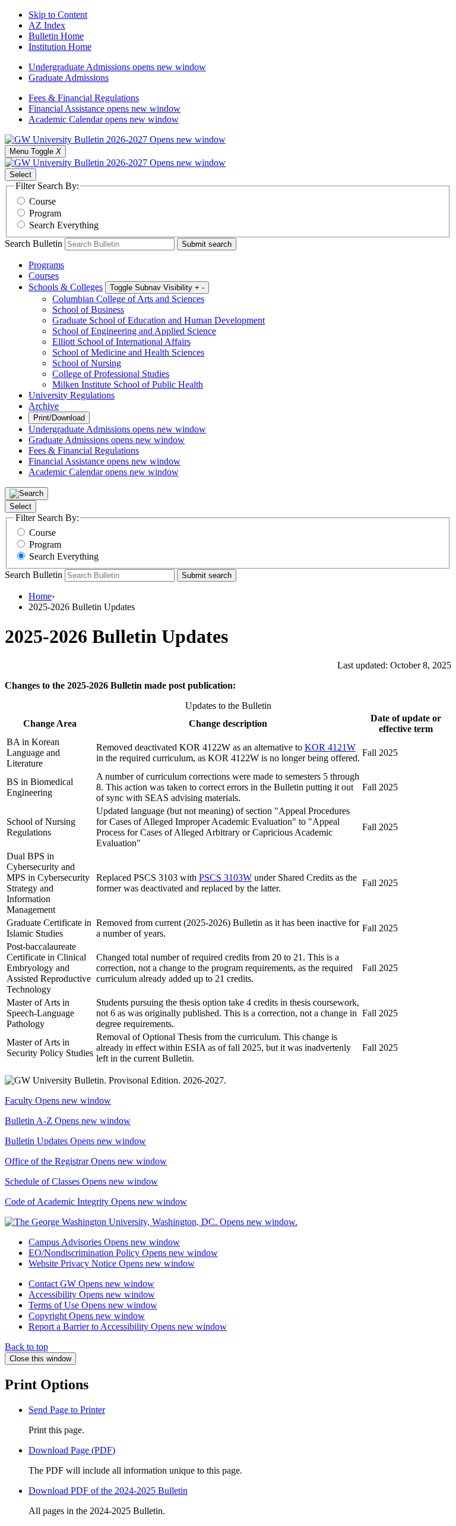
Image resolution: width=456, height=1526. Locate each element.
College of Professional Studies (110, 374)
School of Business (88, 309)
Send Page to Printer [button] (66, 1410)
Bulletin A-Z (68, 1121)
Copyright (86, 1316)
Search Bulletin (33, 243)
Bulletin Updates (75, 1141)
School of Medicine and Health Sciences (128, 352)
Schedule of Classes (81, 1181)
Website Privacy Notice (111, 1263)
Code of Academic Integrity (96, 1202)
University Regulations (71, 395)
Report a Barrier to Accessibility (127, 1326)
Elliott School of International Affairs (121, 342)
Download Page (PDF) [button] (71, 1450)
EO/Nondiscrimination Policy (123, 1253)
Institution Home (59, 47)
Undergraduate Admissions (117, 67)
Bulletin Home (56, 36)
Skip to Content (57, 15)
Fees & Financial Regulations (83, 98)
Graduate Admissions (68, 78)
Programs (46, 265)
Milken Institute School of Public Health (127, 384)
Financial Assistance (104, 108)
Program (45, 213)
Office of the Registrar (86, 1161)
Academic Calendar (103, 119)
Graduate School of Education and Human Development (158, 320)
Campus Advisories (104, 1242)
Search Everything (64, 225)
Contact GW (91, 1284)
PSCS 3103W (225, 877)
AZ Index (46, 25)
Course (42, 201)
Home (40, 596)
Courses (43, 276)
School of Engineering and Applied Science (134, 331)
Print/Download (59, 417)
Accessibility (91, 1294)
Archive (43, 406)
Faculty (58, 1100)
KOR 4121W (330, 747)
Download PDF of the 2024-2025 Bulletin (108, 1491)
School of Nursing (86, 363)
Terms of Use (92, 1305)
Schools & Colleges (65, 287)
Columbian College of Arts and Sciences (128, 299)
